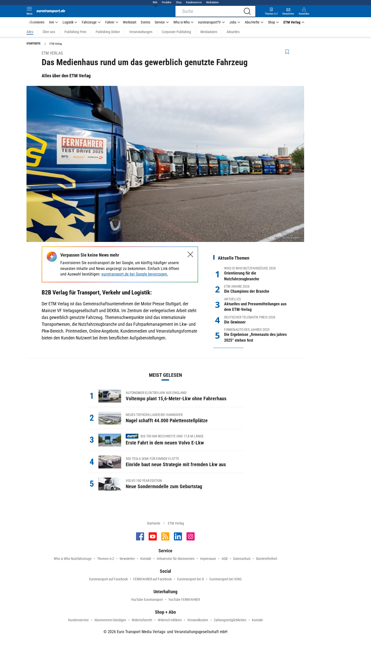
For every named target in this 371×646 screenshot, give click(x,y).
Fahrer (109, 22)
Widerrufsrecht (142, 620)
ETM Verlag (291, 22)
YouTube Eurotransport (147, 600)
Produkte (166, 2)
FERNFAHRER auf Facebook (152, 579)
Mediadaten (212, 2)
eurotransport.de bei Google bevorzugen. (134, 274)
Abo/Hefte (252, 22)
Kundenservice (194, 2)
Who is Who (181, 22)
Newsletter (127, 559)
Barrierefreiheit (266, 559)
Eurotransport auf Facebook (108, 579)
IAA (51, 22)
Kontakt (145, 559)
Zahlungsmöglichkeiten (230, 620)
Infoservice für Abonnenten (176, 559)
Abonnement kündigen (110, 620)
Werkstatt (129, 22)
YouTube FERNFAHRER (184, 600)
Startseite (153, 523)
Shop (178, 2)
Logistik (68, 22)
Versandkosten (197, 620)
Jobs (232, 22)
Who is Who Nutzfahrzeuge (73, 559)
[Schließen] (190, 254)
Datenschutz (242, 559)
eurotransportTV (209, 22)
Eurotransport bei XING (225, 579)
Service (160, 22)
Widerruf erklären (170, 620)
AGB (225, 559)
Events (145, 22)
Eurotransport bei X (190, 579)
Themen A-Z (105, 559)
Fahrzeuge (89, 22)
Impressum (208, 559)
